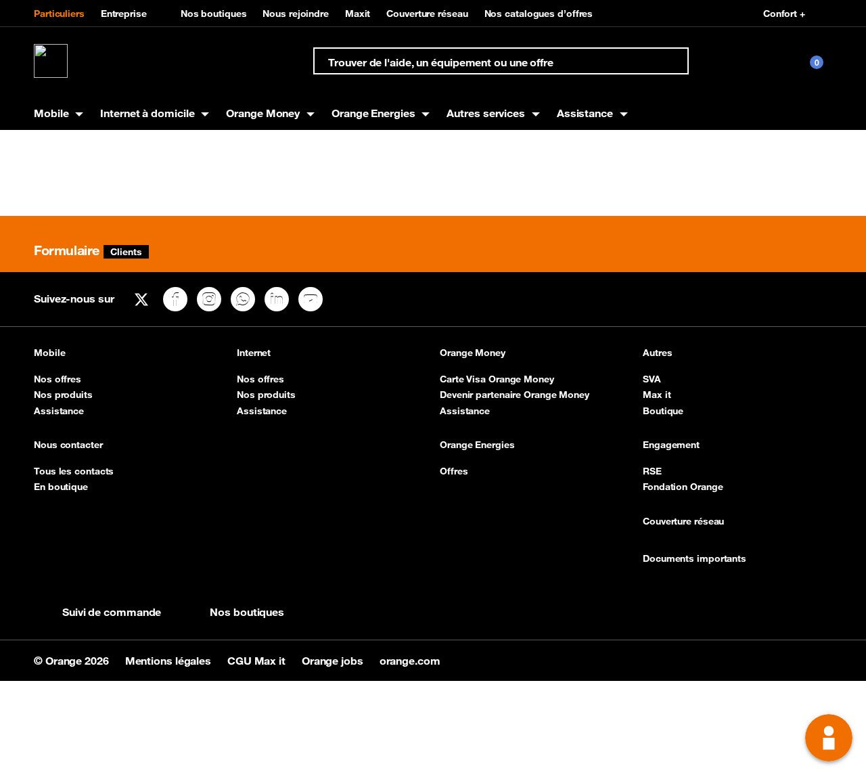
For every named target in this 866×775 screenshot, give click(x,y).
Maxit (358, 13)
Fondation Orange (683, 487)
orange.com (410, 660)
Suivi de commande (111, 612)
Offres (454, 471)
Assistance (59, 411)
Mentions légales (169, 660)
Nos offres (57, 379)
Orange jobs (334, 660)
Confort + (784, 13)
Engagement (671, 445)
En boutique (61, 487)
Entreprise (124, 13)
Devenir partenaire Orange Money (514, 395)
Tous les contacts (74, 471)
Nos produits (63, 395)
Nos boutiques (214, 13)
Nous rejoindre (296, 13)
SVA (652, 379)
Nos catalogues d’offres (538, 13)
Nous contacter (68, 445)
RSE (652, 471)
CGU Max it (257, 660)
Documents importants (694, 558)
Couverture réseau (427, 13)
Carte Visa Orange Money (497, 379)
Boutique (663, 411)
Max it (656, 395)
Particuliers (59, 13)
